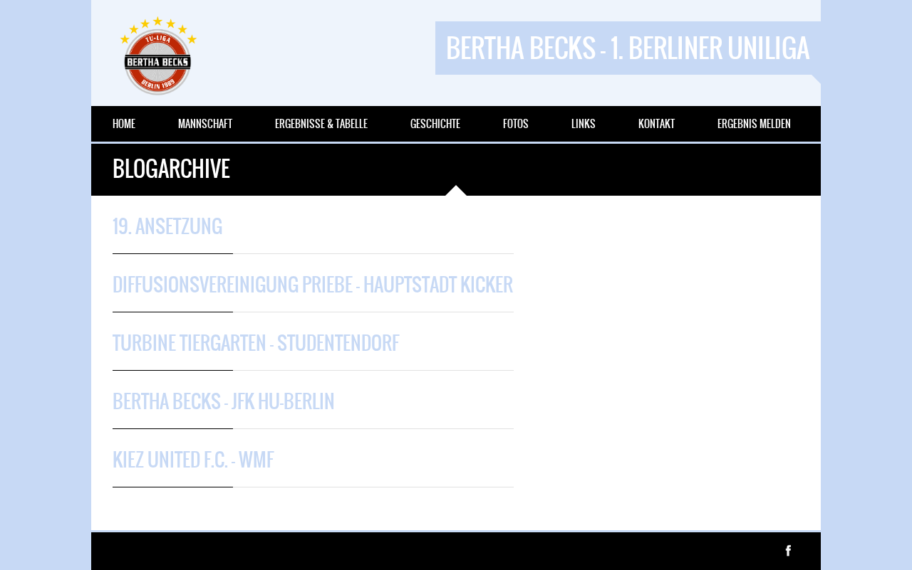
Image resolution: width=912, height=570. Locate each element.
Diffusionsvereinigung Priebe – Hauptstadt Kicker (313, 284)
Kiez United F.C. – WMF (193, 459)
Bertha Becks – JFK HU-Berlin (224, 401)
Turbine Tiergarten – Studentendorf (256, 343)
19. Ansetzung (167, 226)
